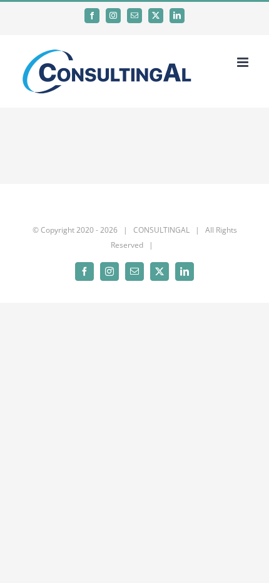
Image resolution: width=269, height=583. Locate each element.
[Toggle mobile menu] (243, 62)
